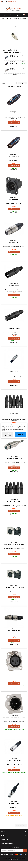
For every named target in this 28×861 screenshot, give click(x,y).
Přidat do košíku (14, 122)
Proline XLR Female (14, 329)
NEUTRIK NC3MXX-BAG (14, 62)
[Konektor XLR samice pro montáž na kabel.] (7, 70)
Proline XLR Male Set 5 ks (14, 501)
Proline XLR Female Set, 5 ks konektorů (14, 415)
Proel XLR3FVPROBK (14, 631)
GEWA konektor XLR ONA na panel (14, 544)
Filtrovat (22, 83)
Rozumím (20, 434)
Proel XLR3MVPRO (14, 372)
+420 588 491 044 (10, 4)
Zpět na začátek (21, 825)
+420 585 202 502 (11, 1)
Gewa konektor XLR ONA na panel (14, 587)
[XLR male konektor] (7, 63)
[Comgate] (14, 854)
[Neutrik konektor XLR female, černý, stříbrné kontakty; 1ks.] (7, 57)
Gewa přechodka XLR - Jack (14, 458)
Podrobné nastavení (8, 434)
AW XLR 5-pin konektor (14, 760)
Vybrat (9, 83)
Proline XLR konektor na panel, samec (14, 717)
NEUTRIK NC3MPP (14, 199)
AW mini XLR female (14, 803)
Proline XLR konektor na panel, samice (14, 674)
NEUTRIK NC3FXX (12, 69)
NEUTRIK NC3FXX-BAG (14, 56)
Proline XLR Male (14, 285)
